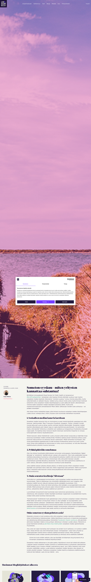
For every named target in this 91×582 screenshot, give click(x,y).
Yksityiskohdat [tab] (45, 283)
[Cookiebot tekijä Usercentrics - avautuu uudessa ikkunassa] (68, 279)
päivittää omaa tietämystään (53, 524)
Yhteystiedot (66, 3)
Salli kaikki (64, 301)
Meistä (54, 3)
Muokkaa (45, 301)
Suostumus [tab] (25, 283)
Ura (59, 3)
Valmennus (36, 3)
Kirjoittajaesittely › (8, 398)
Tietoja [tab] (65, 283)
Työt (43, 3)
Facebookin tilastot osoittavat (67, 520)
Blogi (48, 3)
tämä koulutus (31, 508)
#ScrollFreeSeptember (34, 397)
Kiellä (26, 301)
